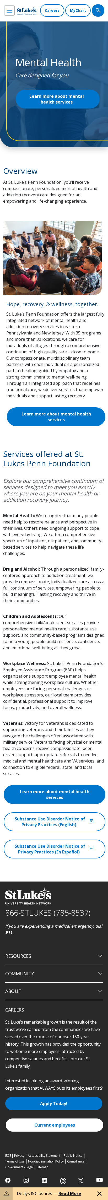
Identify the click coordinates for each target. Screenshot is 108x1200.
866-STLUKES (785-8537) (47, 912)
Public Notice (73, 1155)
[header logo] (26, 11)
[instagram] (26, 1180)
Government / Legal (19, 1167)
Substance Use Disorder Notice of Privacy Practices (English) (54, 822)
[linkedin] (45, 1180)
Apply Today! (53, 1103)
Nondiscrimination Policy (46, 1161)
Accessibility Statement (44, 1155)
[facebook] (8, 1180)
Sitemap (42, 1167)
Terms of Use (15, 1161)
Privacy (19, 1155)
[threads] (63, 1181)
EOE (8, 1155)
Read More (69, 1193)
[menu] (9, 10)
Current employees (54, 1125)
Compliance (75, 1161)
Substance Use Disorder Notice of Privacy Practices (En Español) (54, 849)
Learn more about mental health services (56, 99)
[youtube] (99, 1180)
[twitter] (81, 1180)
